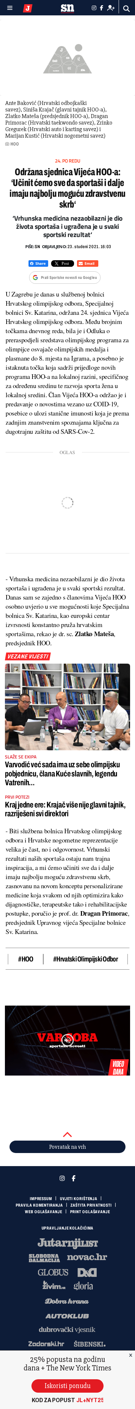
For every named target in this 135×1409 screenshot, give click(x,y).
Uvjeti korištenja (78, 1199)
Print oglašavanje (90, 1212)
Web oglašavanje (43, 1212)
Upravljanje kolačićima (68, 1228)
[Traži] (127, 8)
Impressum (41, 1199)
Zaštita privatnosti (90, 1205)
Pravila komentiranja (39, 1205)
